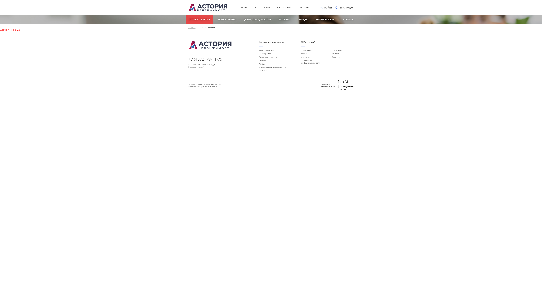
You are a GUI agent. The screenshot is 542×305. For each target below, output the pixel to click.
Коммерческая (325, 19)
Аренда (303, 19)
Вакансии (336, 57)
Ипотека (348, 19)
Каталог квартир (199, 19)
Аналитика (305, 57)
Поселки (284, 19)
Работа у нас (284, 7)
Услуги (245, 7)
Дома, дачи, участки (257, 19)
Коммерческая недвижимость (272, 67)
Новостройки (227, 19)
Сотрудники (337, 50)
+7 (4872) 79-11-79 (205, 59)
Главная (191, 27)
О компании (262, 7)
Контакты (303, 7)
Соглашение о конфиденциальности (310, 61)
